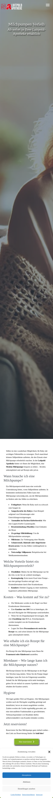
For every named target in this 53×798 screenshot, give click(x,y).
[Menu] (48, 5)
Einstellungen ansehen (26, 789)
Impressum (39, 795)
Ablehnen (26, 782)
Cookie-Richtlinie (16, 795)
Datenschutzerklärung (28, 795)
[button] (49, 752)
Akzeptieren (26, 775)
